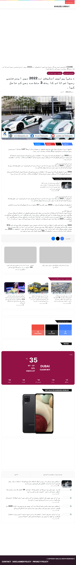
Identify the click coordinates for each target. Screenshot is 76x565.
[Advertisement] (38, 23)
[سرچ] (74, 7)
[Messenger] (53, 238)
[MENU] (2, 7)
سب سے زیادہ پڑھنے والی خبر (52, 474)
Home (70, 67)
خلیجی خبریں (60, 67)
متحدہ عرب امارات (55, 73)
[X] (58, 238)
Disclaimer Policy (22, 562)
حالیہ (16, 474)
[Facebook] (62, 238)
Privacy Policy (40, 562)
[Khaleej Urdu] (62, 6)
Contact (6, 562)
